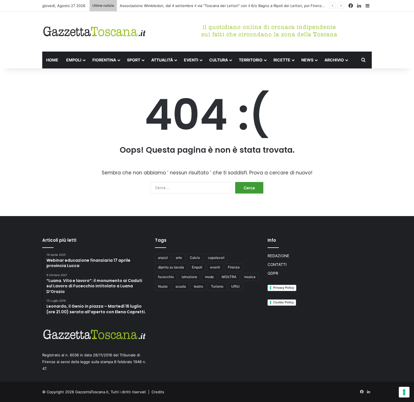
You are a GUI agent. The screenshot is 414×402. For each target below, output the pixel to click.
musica (249, 277)
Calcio (195, 258)
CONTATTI (277, 264)
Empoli (197, 267)
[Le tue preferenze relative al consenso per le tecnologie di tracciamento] (404, 392)
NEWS (307, 59)
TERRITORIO (250, 59)
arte (179, 258)
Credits (158, 392)
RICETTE (281, 59)
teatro (198, 286)
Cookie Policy (283, 302)
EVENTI (191, 59)
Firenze (234, 267)
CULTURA (218, 59)
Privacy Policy (283, 288)
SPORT (133, 59)
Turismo (217, 286)
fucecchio (166, 277)
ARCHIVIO (334, 59)
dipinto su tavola (171, 267)
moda (209, 277)
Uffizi (235, 286)
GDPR (273, 273)
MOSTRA (229, 277)
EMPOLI (73, 59)
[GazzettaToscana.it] (94, 31)
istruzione (189, 277)
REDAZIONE (278, 256)
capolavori (216, 258)
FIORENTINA (104, 59)
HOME (52, 59)
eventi (215, 267)
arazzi (163, 258)
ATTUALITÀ (162, 59)
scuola (180, 286)
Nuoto (163, 286)
